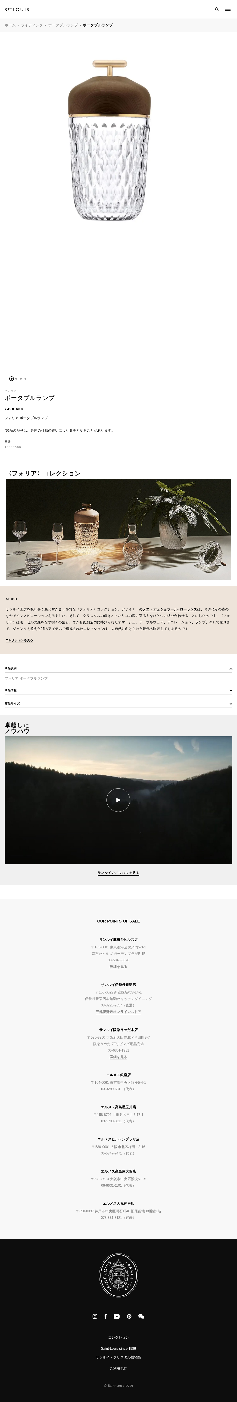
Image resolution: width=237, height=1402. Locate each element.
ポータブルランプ (63, 25)
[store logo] (17, 9)
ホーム (10, 25)
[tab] (118, 669)
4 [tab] (25, 379)
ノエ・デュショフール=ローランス (170, 609)
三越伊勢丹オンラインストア (118, 1012)
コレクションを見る (19, 640)
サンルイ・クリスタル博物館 (118, 1357)
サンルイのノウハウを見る (118, 872)
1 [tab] (11, 379)
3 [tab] (21, 379)
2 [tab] (16, 379)
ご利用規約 (118, 1368)
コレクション (118, 1337)
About (12, 599)
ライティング (32, 25)
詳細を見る (118, 967)
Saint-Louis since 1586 (118, 1348)
